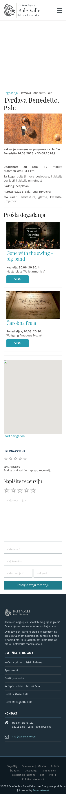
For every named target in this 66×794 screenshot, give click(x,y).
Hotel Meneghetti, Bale (18, 702)
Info (51, 775)
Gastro (42, 766)
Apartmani (11, 670)
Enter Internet (41, 790)
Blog (41, 775)
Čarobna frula (21, 323)
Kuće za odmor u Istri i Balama (23, 662)
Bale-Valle (28, 766)
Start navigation (14, 436)
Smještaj (12, 766)
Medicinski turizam (23, 775)
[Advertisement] (33, 56)
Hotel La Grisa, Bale (16, 694)
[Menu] (59, 10)
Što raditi (15, 771)
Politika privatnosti (33, 779)
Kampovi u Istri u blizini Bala (22, 686)
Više (17, 279)
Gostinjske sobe (14, 678)
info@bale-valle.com (24, 736)
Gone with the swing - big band (29, 256)
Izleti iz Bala (49, 771)
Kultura (54, 766)
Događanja (11, 93)
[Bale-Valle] (9, 10)
